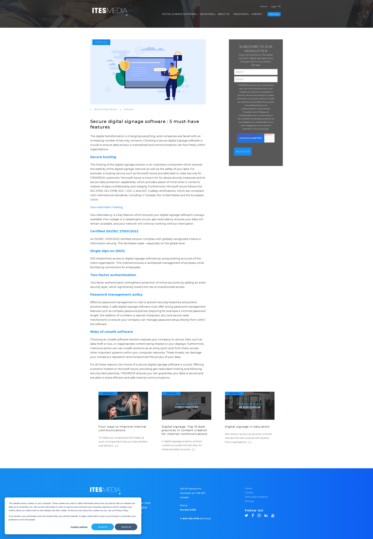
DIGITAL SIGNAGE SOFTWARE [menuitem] (179, 14)
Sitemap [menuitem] (249, 501)
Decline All (126, 527)
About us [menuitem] (223, 14)
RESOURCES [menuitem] (240, 14)
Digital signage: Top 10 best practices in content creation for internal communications (184, 430)
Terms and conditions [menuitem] (256, 496)
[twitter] (248, 515)
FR (279, 6)
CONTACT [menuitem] (256, 14)
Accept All (102, 527)
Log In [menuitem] (274, 6)
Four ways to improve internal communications (122, 428)
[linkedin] (267, 515)
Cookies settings (79, 527)
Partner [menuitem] (264, 6)
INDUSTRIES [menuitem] (207, 14)
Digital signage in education (247, 426)
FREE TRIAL (274, 14)
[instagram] (261, 515)
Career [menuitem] (248, 488)
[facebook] (255, 515)
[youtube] (272, 515)
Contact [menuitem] (249, 492)
